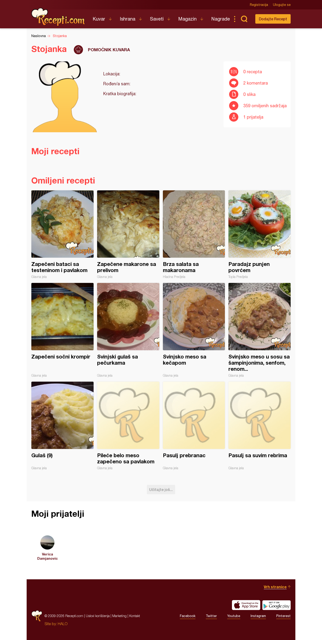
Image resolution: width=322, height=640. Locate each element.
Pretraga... (244, 19)
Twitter (211, 616)
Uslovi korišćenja (98, 616)
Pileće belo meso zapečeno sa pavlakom (128, 426)
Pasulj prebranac (194, 426)
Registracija (259, 5)
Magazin (187, 18)
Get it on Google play (276, 605)
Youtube (233, 616)
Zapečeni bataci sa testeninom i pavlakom (62, 234)
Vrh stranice (275, 587)
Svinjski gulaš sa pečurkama (128, 330)
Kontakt (134, 616)
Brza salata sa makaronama (194, 234)
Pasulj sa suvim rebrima (259, 426)
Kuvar (99, 18)
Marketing (119, 616)
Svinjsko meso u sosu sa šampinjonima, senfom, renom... (259, 330)
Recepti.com (58, 17)
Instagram (258, 616)
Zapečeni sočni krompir (62, 330)
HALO (62, 624)
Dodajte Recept (273, 19)
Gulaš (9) (62, 426)
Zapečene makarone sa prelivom (128, 234)
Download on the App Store (246, 605)
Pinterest (283, 616)
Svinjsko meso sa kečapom (194, 330)
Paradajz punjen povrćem (259, 234)
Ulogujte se (282, 5)
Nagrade (220, 18)
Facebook (187, 616)
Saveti (157, 18)
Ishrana (127, 18)
